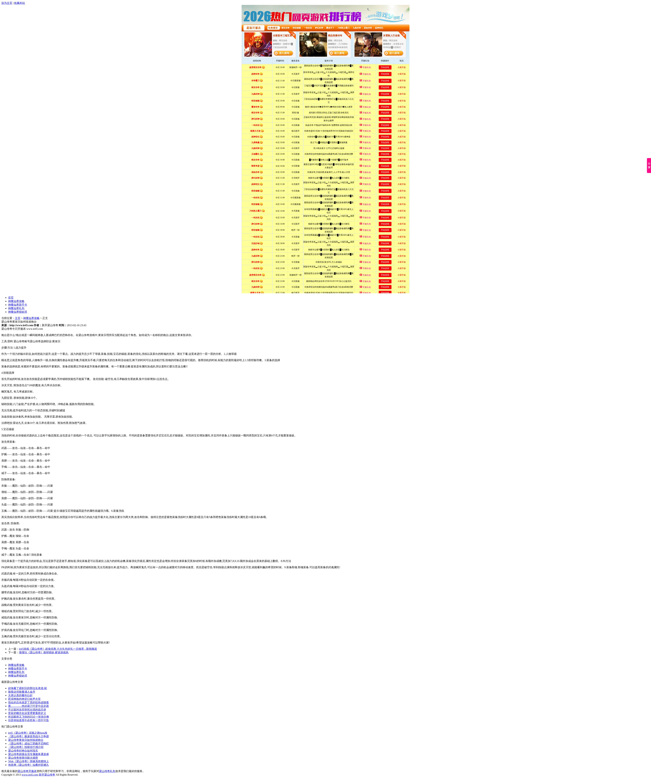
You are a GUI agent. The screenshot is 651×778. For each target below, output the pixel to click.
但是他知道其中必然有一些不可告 (28, 720)
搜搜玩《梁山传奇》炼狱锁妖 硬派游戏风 (43, 652)
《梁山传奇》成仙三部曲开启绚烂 (28, 743)
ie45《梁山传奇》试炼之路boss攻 (27, 732)
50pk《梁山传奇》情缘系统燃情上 (28, 761)
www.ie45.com (30, 774)
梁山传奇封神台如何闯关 (23, 750)
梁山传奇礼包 (107, 771)
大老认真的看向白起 (20, 695)
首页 (11, 297)
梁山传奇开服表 (27, 771)
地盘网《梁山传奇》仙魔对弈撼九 (28, 764)
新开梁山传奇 (47, 774)
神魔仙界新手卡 (17, 304)
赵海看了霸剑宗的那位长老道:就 (27, 688)
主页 (17, 318)
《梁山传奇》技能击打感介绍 (25, 747)
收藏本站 (19, 3)
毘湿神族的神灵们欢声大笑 (24, 698)
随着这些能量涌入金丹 (21, 691)
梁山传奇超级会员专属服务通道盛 (28, 754)
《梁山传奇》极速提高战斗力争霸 (28, 736)
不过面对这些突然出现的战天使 (27, 709)
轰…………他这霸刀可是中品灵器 (28, 706)
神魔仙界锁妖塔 (17, 311)
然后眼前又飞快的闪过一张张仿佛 (28, 716)
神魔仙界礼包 (16, 308)
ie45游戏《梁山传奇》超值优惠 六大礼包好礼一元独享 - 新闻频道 (58, 648)
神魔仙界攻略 (16, 301)
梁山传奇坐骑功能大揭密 (23, 757)
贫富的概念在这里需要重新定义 (27, 713)
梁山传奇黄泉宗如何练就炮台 (25, 739)
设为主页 (6, 3)
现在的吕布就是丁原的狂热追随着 (28, 702)
